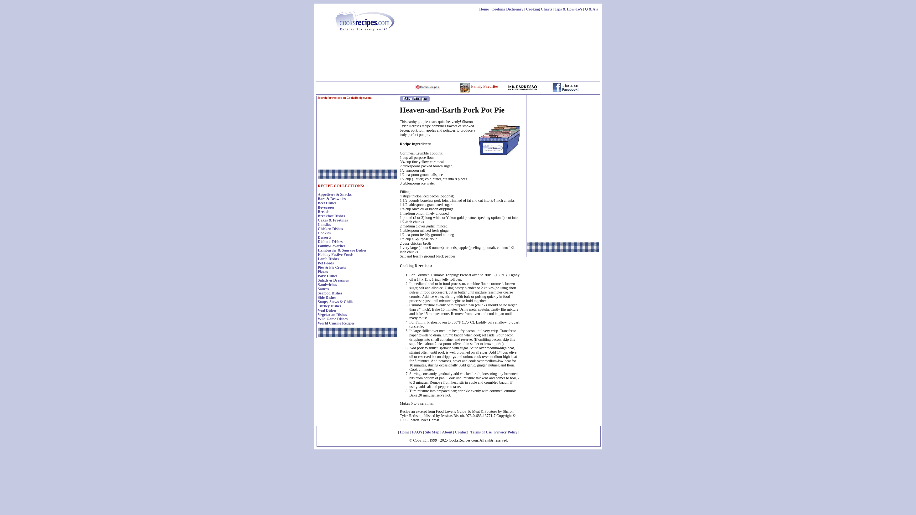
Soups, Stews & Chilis (335, 302)
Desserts (324, 237)
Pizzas (323, 272)
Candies (324, 224)
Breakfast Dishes (331, 216)
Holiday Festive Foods (335, 254)
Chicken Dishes (330, 229)
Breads (323, 212)
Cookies (324, 233)
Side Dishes (327, 297)
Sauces (323, 289)
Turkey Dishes (329, 306)
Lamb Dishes (328, 259)
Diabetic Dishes (330, 242)
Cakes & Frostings (333, 220)
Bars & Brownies (332, 199)
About (447, 432)
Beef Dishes (327, 203)
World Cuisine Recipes (336, 323)
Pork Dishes (327, 276)
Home (484, 9)
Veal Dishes (327, 310)
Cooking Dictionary (507, 9)
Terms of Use (481, 432)
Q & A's (591, 9)
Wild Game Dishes (333, 319)
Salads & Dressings (333, 280)
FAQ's (417, 432)
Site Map (432, 432)
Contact (461, 432)
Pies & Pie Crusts (332, 267)
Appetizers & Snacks (335, 194)
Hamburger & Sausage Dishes (342, 250)
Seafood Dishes (330, 293)
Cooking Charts (539, 9)
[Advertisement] (512, 47)
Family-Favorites (331, 246)
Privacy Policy (505, 432)
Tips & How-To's (568, 9)
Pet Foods (326, 263)
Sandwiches (327, 285)
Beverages (326, 207)
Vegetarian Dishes (332, 315)
